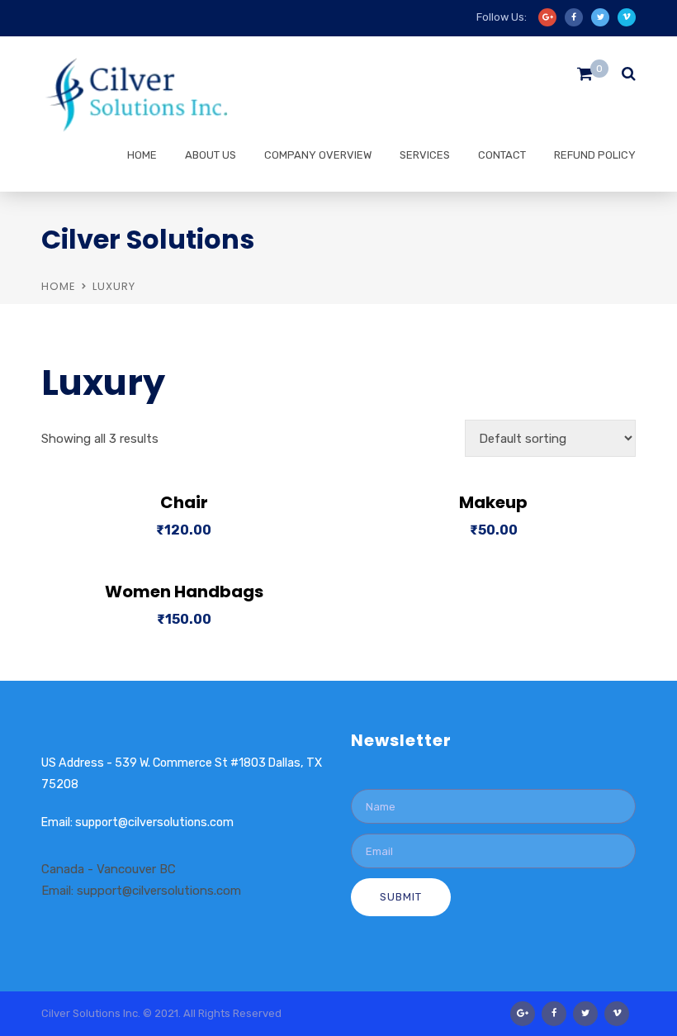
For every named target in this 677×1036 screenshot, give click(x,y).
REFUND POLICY (595, 155)
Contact (502, 155)
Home (142, 155)
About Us (210, 155)
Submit (401, 897)
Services (425, 155)
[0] (585, 77)
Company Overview (318, 155)
